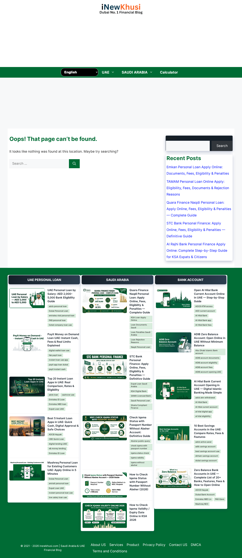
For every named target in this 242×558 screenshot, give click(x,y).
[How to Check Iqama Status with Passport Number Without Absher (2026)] (105, 485)
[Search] (74, 163)
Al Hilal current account (206, 407)
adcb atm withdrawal (205, 397)
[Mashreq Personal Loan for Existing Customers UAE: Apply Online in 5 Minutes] (27, 471)
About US (98, 545)
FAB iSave (219, 499)
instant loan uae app (58, 360)
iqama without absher (137, 463)
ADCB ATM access (204, 306)
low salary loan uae (58, 497)
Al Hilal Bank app (203, 320)
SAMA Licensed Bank (141, 396)
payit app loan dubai (58, 364)
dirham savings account (206, 456)
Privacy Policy (154, 545)
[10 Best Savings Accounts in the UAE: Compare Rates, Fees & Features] (173, 434)
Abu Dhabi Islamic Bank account (206, 351)
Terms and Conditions (109, 551)
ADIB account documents (207, 358)
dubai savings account (206, 460)
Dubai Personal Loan (58, 311)
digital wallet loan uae (59, 350)
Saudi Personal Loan (140, 400)
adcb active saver (203, 442)
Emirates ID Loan (57, 399)
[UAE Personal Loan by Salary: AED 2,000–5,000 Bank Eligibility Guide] (27, 298)
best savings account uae (207, 451)
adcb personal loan (58, 306)
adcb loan (53, 395)
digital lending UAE (58, 444)
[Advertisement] (121, 40)
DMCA (196, 545)
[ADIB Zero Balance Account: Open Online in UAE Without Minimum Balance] (173, 342)
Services (116, 545)
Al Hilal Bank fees (203, 325)
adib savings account (205, 446)
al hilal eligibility (202, 416)
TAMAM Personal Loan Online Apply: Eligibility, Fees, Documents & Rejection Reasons (198, 188)
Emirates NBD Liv (203, 499)
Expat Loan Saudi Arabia (139, 385)
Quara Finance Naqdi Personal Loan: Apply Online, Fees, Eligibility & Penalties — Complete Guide (199, 208)
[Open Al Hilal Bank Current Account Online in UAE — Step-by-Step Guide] (173, 298)
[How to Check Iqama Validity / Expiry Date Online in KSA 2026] (105, 515)
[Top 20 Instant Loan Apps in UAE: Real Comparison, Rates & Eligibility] (27, 387)
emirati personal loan (59, 483)
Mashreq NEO (201, 504)
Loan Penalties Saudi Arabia (140, 333)
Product (133, 545)
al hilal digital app (203, 411)
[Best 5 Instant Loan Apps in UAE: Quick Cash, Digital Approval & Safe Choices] (27, 426)
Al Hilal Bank (201, 315)
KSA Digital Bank (139, 391)
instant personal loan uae (61, 493)
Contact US (178, 545)
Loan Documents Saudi (139, 326)
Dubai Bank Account (205, 494)
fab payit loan (55, 355)
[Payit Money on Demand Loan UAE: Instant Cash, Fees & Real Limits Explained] (27, 342)
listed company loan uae (60, 325)
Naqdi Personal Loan (140, 347)
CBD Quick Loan (56, 439)
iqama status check (140, 453)
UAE (105, 72)
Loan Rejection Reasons (138, 341)
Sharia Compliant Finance (139, 406)
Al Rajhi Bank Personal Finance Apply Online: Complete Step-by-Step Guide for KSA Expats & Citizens (197, 250)
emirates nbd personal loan (61, 315)
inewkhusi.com (49, 546)
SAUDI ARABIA (135, 72)
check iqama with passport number (139, 447)
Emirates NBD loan (57, 404)
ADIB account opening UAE (208, 372)
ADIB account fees (204, 367)
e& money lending (57, 448)
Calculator (169, 72)
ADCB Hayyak (55, 434)
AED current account (205, 311)
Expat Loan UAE (56, 409)
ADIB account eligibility (206, 362)
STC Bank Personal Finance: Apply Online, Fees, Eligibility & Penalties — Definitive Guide (196, 229)
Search (171, 138)
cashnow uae (68, 395)
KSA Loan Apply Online (138, 318)
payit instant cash (57, 369)
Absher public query (140, 441)
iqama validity (137, 457)
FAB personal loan (57, 320)
